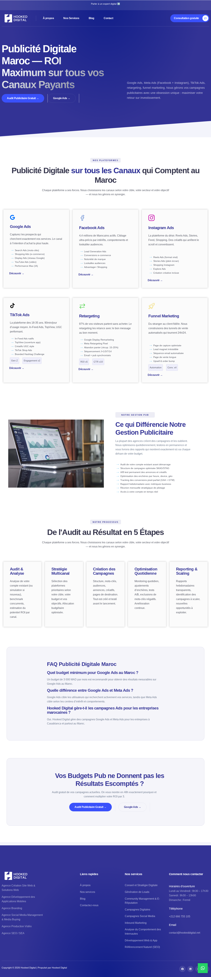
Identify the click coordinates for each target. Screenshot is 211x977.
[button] (203, 968)
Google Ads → (61, 98)
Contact (108, 18)
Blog (91, 18)
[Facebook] (182, 969)
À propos (48, 18)
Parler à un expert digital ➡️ (105, 3)
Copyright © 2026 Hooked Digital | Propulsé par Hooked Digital (34, 967)
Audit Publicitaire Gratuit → (23, 98)
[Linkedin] (190, 969)
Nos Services (71, 18)
